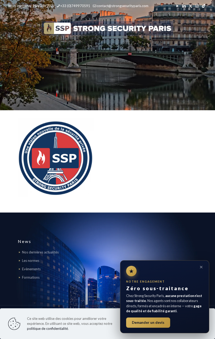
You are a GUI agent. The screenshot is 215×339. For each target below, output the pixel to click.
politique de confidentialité (47, 328)
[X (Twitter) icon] (190, 5)
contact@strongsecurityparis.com (122, 6)
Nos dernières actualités (40, 252)
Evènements (31, 269)
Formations (31, 277)
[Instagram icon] (197, 5)
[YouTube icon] (177, 5)
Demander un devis (148, 322)
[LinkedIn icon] (184, 5)
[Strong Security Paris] (107, 28)
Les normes (30, 260)
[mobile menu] (4, 47)
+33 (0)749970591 (75, 6)
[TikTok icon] (204, 5)
